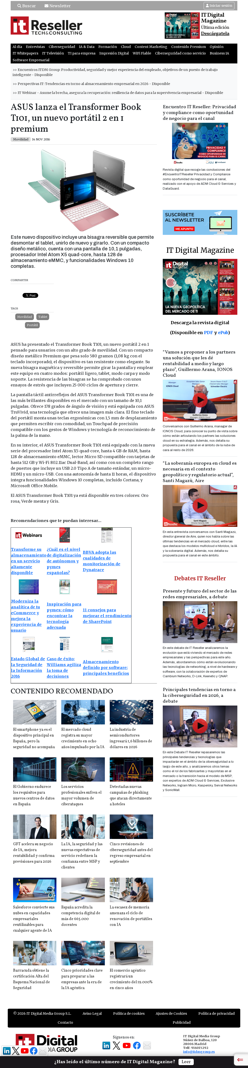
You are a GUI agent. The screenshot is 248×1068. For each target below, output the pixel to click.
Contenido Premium (188, 47)
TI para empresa (81, 53)
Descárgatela (215, 33)
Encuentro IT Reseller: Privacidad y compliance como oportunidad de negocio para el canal (199, 113)
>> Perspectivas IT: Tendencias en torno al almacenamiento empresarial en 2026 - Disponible (91, 84)
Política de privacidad (216, 1013)
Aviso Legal (92, 1013)
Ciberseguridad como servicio (180, 53)
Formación (107, 47)
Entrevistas (35, 47)
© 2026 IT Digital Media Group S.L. (42, 1013)
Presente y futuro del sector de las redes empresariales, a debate (200, 594)
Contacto (65, 1022)
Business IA (219, 53)
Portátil (32, 325)
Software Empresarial (31, 60)
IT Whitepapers (25, 53)
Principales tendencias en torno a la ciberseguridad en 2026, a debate (199, 695)
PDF (208, 332)
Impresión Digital (114, 53)
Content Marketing (151, 47)
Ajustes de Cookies (171, 1013)
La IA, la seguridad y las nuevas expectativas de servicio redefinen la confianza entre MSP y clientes (81, 856)
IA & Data (86, 47)
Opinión (217, 47)
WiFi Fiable (142, 53)
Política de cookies (129, 1013)
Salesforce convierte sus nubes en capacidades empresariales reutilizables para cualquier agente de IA (33, 919)
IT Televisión (53, 53)
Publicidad (182, 1022)
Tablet (42, 317)
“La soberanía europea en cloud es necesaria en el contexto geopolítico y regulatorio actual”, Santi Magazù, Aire (200, 472)
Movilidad (24, 317)
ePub (223, 332)
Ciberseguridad (62, 47)
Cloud (126, 47)
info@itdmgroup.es (199, 1051)
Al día (17, 47)
